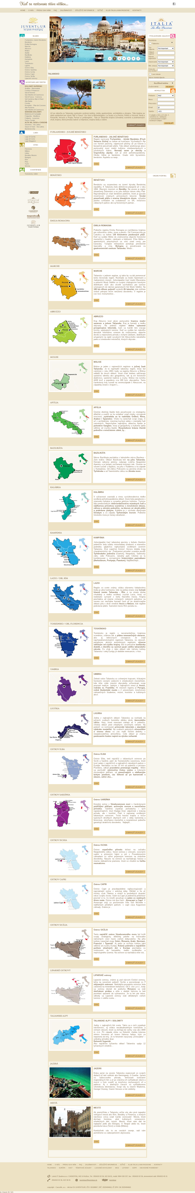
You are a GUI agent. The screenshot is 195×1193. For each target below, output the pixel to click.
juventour (112, 1180)
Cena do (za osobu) (153, 70)
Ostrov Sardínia (31, 70)
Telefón (151, 111)
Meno (151, 99)
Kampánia (28, 59)
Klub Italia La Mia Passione (117, 10)
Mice (117, 1168)
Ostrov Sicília (30, 76)
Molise (27, 51)
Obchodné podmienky (149, 1168)
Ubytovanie (153, 62)
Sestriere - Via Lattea (32, 124)
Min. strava (153, 66)
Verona (27, 166)
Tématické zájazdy (84, 1168)
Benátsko (28, 42)
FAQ (55, 10)
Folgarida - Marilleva (32, 116)
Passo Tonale (30, 120)
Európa (62, 1168)
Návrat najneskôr (152, 57)
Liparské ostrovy (31, 78)
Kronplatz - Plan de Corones (35, 105)
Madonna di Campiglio (33, 114)
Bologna (28, 157)
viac (96, 164)
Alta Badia (28, 101)
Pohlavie (152, 95)
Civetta (27, 103)
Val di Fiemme (30, 93)
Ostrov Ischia (30, 72)
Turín (27, 164)
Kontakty (137, 10)
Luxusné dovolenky (103, 1168)
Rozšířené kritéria (161, 83)
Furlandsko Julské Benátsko (35, 40)
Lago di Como (30, 139)
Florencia (28, 149)
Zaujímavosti (66, 10)
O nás (31, 10)
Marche (27, 46)
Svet (70, 1168)
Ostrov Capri (29, 74)
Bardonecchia (30, 129)
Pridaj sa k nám (44, 10)
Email (150, 107)
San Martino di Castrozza (34, 95)
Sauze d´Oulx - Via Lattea (34, 127)
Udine (27, 153)
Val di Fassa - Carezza (33, 97)
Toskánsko (29, 63)
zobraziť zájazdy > (135, 168)
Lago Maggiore (30, 141)
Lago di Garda (30, 137)
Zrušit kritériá (153, 86)
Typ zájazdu (151, 48)
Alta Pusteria (29, 107)
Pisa (26, 162)
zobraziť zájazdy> (136, 125)
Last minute (156, 74)
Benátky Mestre (31, 155)
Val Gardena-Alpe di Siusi (34, 99)
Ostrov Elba (29, 68)
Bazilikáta (28, 55)
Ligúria (27, 65)
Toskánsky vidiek (31, 174)
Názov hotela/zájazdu (157, 77)
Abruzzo (28, 48)
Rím (26, 159)
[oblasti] (172, 42)
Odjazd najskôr (151, 53)
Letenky (125, 1168)
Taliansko (155, 43)
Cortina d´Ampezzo (32, 90)
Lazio (27, 61)
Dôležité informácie (84, 10)
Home (22, 10)
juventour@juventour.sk (88, 1180)
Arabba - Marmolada (32, 88)
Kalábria (28, 57)
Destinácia (152, 40)
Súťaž (100, 10)
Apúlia (27, 53)
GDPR (134, 1168)
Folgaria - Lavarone (32, 118)
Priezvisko (152, 103)
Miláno (27, 151)
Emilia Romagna (31, 44)
